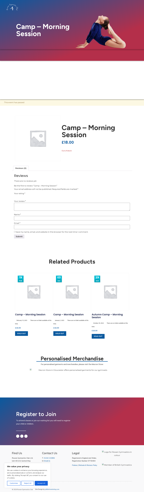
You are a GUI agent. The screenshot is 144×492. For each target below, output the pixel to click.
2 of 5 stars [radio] (18, 196)
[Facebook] (17, 436)
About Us (63, 74)
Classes (17, 74)
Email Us (47, 461)
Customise (14, 483)
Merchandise (49, 74)
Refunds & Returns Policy (88, 465)
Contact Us (78, 74)
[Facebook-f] (126, 489)
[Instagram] (21, 436)
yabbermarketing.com (52, 489)
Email (17, 223)
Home (8, 74)
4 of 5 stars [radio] (24, 196)
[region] (27, 475)
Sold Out (21, 333)
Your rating (19, 193)
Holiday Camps (33, 74)
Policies (74, 465)
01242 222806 (49, 458)
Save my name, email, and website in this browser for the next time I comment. (52, 232)
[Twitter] (26, 436)
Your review (20, 201)
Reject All (27, 483)
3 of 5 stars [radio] (21, 196)
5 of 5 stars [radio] (27, 196)
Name (17, 214)
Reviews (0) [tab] (20, 168)
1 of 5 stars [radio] (15, 196)
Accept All (41, 483)
